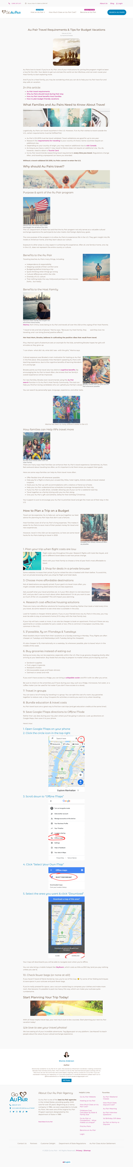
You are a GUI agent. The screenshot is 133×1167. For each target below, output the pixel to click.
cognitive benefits (67, 370)
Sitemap (87, 1151)
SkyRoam (60, 967)
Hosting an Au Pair (87, 1101)
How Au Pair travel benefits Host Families (44, 96)
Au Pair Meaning (110, 1109)
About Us (103, 3)
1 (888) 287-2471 (16, 3)
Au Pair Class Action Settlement (103, 1143)
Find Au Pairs (85, 1126)
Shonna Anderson (66, 1061)
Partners (33, 1143)
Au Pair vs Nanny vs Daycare (111, 1123)
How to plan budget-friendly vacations (43, 99)
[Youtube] (26, 1111)
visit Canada (91, 146)
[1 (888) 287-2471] (9, 3)
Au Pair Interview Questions (110, 1114)
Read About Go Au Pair (45, 1121)
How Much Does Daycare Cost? (110, 1104)
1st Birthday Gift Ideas (112, 1118)
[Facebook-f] (10, 1111)
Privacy (79, 1151)
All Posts (66, 1080)
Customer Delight (48, 1143)
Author (66, 1065)
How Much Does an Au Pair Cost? (89, 1106)
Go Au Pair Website (88, 1097)
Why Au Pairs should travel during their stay (45, 94)
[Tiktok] (23, 1111)
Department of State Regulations (72, 1143)
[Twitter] (13, 1111)
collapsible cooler (73, 678)
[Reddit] (20, 1111)
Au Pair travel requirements (38, 92)
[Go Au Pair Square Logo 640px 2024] (19, 1096)
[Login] (117, 3)
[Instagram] (17, 1111)
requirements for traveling (49, 141)
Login (120, 3)
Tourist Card (53, 151)
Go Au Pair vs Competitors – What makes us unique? (88, 1120)
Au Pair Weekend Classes (110, 1098)
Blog (112, 3)
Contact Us (22, 1143)
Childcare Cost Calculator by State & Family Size (88, 1113)
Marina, (26, 325)
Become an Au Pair (88, 1130)
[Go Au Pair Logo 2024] (11, 12)
